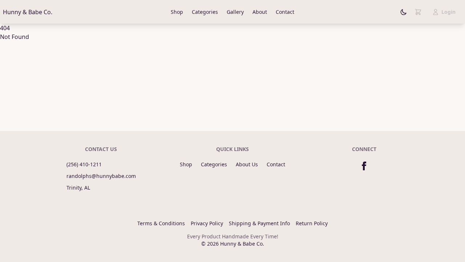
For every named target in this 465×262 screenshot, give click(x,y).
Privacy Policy (207, 223)
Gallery (235, 11)
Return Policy (312, 223)
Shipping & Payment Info (259, 223)
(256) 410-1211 (84, 164)
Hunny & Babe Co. (27, 12)
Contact (285, 11)
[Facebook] (364, 166)
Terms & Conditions (161, 223)
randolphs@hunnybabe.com (101, 175)
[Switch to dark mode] (403, 12)
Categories (205, 11)
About (259, 11)
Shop (177, 11)
